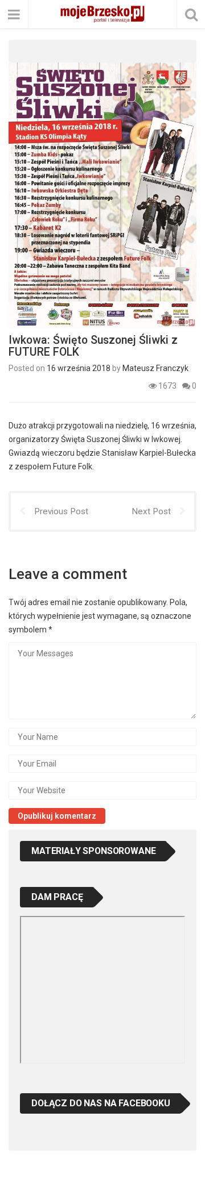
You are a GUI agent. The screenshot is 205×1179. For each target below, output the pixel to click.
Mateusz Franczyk (155, 368)
